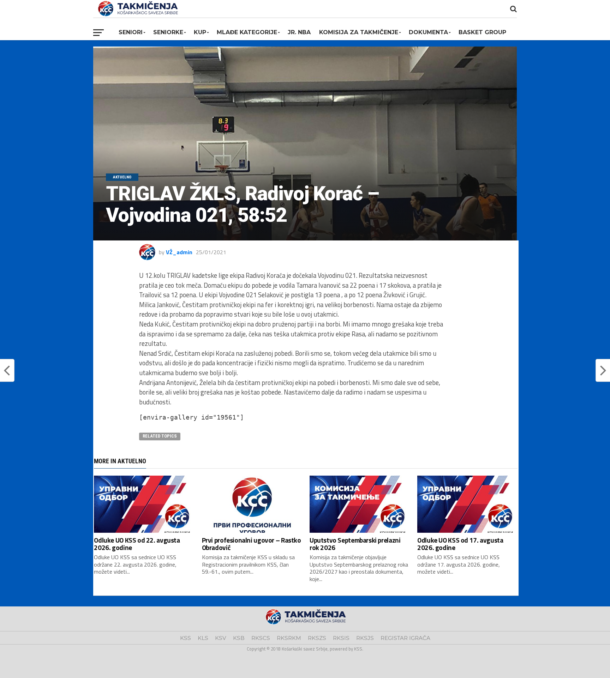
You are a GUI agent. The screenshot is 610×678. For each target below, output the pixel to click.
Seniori (131, 32)
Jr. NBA (299, 32)
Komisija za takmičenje (358, 32)
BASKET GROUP (482, 32)
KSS (185, 638)
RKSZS (317, 638)
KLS (203, 638)
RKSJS (365, 638)
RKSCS (260, 638)
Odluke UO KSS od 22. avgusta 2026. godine (137, 543)
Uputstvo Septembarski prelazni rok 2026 (355, 543)
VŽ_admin (179, 252)
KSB (239, 638)
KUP (200, 32)
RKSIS (341, 638)
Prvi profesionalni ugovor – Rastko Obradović (251, 543)
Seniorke (168, 32)
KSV (220, 638)
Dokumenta (428, 32)
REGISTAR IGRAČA (405, 638)
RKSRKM (289, 638)
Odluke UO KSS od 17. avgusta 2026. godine (460, 543)
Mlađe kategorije (247, 32)
